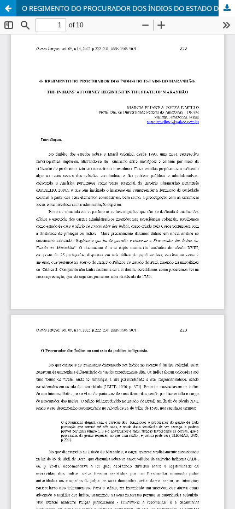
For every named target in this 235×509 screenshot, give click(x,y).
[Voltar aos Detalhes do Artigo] (8, 8)
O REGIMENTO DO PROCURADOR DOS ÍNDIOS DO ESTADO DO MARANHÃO (128, 8)
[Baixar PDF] (227, 8)
